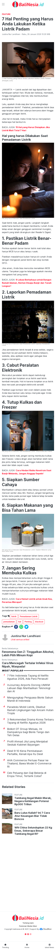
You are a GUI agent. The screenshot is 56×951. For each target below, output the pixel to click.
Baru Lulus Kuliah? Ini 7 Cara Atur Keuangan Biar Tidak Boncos (32, 816)
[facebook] (16, 627)
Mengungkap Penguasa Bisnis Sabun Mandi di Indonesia (30, 699)
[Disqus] (28, 874)
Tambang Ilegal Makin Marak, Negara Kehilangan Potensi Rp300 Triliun (32, 801)
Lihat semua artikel (20, 639)
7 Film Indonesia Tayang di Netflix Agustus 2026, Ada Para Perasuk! (28, 677)
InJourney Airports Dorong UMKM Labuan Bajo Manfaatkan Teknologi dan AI (28, 688)
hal (19, 622)
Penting (28, 622)
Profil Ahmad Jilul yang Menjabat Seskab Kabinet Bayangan (27, 743)
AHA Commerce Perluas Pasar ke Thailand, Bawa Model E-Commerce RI (29, 763)
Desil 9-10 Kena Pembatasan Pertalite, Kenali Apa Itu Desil (25, 752)
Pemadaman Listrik (28, 616)
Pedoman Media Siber (28, 926)
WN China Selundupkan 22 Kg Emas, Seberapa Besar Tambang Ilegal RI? (33, 830)
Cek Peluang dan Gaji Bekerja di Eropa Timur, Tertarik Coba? (26, 774)
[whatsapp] (21, 627)
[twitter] (26, 627)
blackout (39, 622)
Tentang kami (28, 923)
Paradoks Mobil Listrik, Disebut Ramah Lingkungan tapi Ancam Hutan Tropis (30, 710)
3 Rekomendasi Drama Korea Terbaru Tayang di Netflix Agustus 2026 (30, 721)
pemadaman (9, 622)
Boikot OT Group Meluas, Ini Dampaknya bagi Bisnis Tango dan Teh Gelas (28, 732)
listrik (13, 616)
